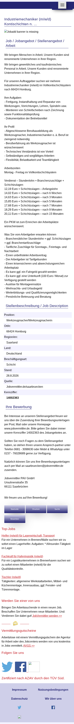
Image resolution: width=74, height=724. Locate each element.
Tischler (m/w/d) (11, 577)
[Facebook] (21, 671)
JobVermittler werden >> (47, 615)
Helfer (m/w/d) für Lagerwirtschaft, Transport (28, 535)
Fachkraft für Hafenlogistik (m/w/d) (22, 556)
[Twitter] (8, 671)
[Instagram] (34, 671)
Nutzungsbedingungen (53, 689)
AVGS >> (29, 645)
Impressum (19, 689)
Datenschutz (19, 698)
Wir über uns (53, 698)
